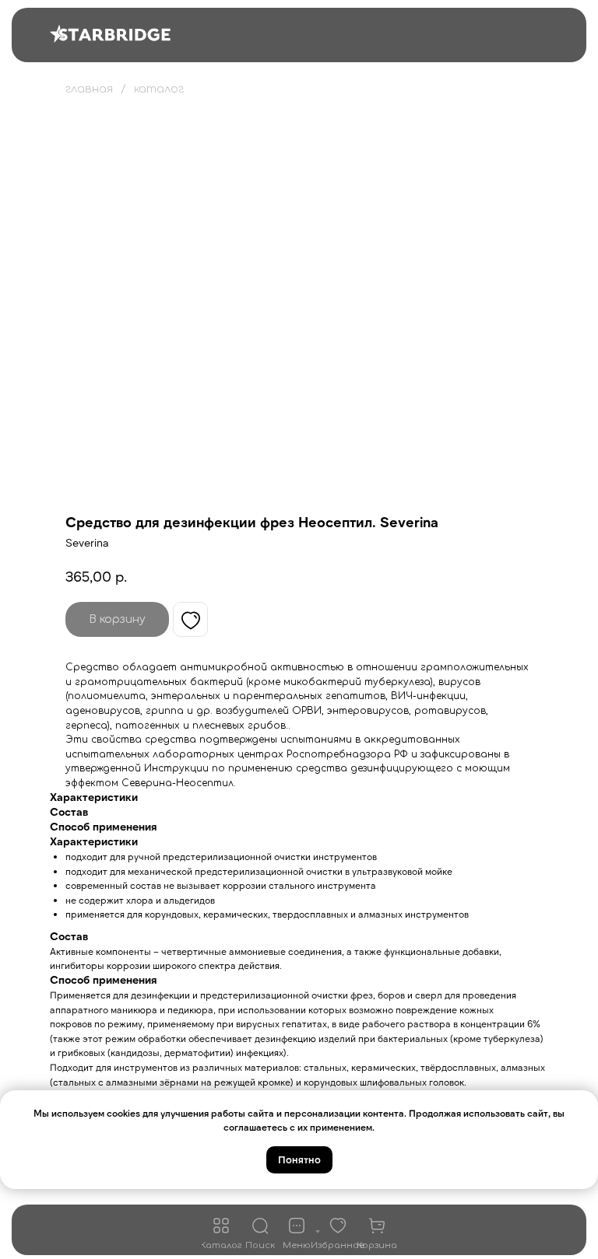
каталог (159, 89)
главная (89, 89)
